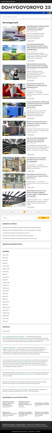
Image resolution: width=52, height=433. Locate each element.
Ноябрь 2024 (6, 285)
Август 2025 (5, 271)
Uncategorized (6, 39)
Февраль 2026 (6, 268)
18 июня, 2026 (21, 416)
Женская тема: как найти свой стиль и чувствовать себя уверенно (42, 414)
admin (28, 31)
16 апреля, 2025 (33, 108)
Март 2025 (5, 279)
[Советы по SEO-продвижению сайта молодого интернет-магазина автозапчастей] (14, 146)
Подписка (50, 13)
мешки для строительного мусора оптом (28, 361)
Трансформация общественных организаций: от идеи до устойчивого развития (38, 28)
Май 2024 (5, 299)
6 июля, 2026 (5, 416)
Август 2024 (5, 291)
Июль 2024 (5, 293)
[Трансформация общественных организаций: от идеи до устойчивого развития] (14, 33)
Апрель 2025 (6, 277)
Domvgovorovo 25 (26, 7)
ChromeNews (31, 431)
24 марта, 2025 (33, 143)
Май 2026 (5, 263)
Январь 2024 (6, 310)
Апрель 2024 (6, 302)
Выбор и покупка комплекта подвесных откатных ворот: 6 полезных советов (37, 123)
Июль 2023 (5, 321)
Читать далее (31, 41)
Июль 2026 (5, 257)
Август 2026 (5, 255)
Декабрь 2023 (6, 313)
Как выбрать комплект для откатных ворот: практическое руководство (38, 176)
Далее (39, 211)
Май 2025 (5, 274)
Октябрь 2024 (6, 288)
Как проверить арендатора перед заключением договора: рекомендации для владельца (37, 65)
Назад (12, 211)
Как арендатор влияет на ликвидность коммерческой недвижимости (37, 85)
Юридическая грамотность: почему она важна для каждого (18, 235)
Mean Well (38, 382)
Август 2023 (5, 318)
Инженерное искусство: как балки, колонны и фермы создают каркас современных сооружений (37, 193)
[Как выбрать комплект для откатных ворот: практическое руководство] (14, 181)
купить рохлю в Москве (21, 389)
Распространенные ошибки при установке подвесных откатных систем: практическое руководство (38, 104)
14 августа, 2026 (6, 407)
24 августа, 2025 (34, 31)
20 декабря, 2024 (34, 197)
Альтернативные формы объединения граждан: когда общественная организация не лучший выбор (37, 46)
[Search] (47, 13)
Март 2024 (5, 304)
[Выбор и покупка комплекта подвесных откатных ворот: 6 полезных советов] (14, 128)
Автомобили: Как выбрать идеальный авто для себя (16, 233)
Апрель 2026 (6, 266)
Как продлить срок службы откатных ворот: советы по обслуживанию (36, 159)
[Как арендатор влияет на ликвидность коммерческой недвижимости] (14, 91)
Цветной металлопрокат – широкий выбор (14, 424)
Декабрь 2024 (6, 282)
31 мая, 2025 (33, 69)
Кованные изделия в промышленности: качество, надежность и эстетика (22, 230)
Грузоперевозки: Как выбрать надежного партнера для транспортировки (22, 227)
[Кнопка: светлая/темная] (44, 12)
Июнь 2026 (5, 260)
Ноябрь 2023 (6, 315)
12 (36, 211)
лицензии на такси (27, 374)
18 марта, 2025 (33, 163)
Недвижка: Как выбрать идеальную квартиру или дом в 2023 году (20, 238)
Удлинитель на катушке (9, 347)
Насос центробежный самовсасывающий (13, 336)
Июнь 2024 (5, 296)
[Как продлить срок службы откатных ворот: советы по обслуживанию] (14, 164)
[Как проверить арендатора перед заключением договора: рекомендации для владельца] (14, 72)
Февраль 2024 (6, 307)
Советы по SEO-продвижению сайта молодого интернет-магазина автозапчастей (37, 139)
